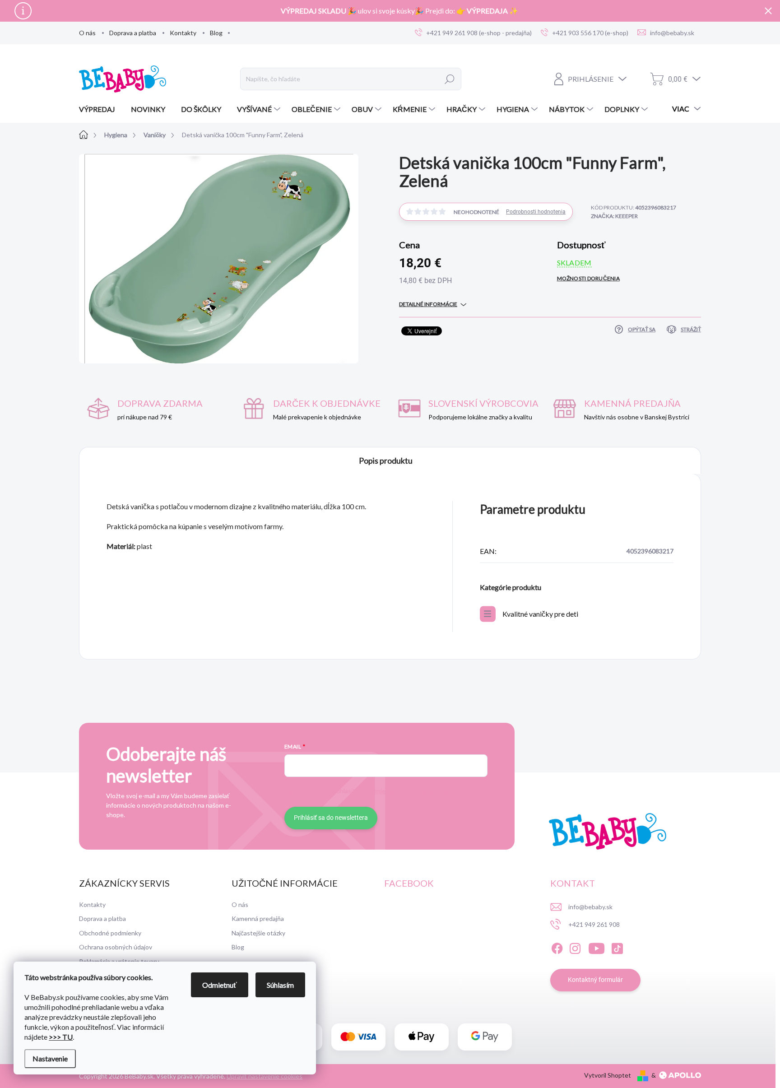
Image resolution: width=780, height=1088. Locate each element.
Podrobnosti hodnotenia (536, 212)
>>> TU (61, 1036)
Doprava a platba (132, 33)
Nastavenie (50, 1058)
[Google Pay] (485, 1037)
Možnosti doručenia (588, 278)
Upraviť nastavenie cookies (264, 1076)
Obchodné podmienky (110, 933)
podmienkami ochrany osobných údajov (419, 791)
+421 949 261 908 (594, 924)
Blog (216, 33)
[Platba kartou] (358, 1037)
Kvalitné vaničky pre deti (540, 613)
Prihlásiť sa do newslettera (331, 817)
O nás (87, 33)
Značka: (614, 216)
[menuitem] (100, 109)
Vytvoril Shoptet (607, 1075)
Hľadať (450, 79)
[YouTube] (596, 947)
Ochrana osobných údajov (115, 947)
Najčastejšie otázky (258, 933)
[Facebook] (557, 947)
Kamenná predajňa (258, 918)
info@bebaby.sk (590, 907)
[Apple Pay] (422, 1037)
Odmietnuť (219, 985)
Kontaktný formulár (595, 979)
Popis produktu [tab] (386, 460)
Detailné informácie (428, 304)
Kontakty (183, 33)
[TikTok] (617, 947)
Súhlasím (280, 985)
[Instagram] (575, 947)
